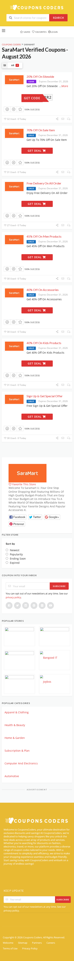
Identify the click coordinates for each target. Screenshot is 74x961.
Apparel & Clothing (17, 712)
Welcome (8, 942)
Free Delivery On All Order (44, 183)
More (64, 86)
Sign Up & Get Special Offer (45, 396)
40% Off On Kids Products (44, 343)
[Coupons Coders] (37, 7)
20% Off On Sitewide (40, 76)
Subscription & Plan (17, 750)
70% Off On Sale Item (41, 130)
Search (58, 17)
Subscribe (59, 586)
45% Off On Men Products (44, 236)
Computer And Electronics (21, 763)
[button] (17, 517)
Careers (50, 942)
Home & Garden (15, 738)
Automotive (12, 776)
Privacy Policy (30, 948)
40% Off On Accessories (43, 290)
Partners (37, 942)
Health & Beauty (15, 725)
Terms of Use (10, 948)
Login (54, 31)
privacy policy (13, 597)
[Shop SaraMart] (27, 473)
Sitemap (22, 942)
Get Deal (35, 150)
